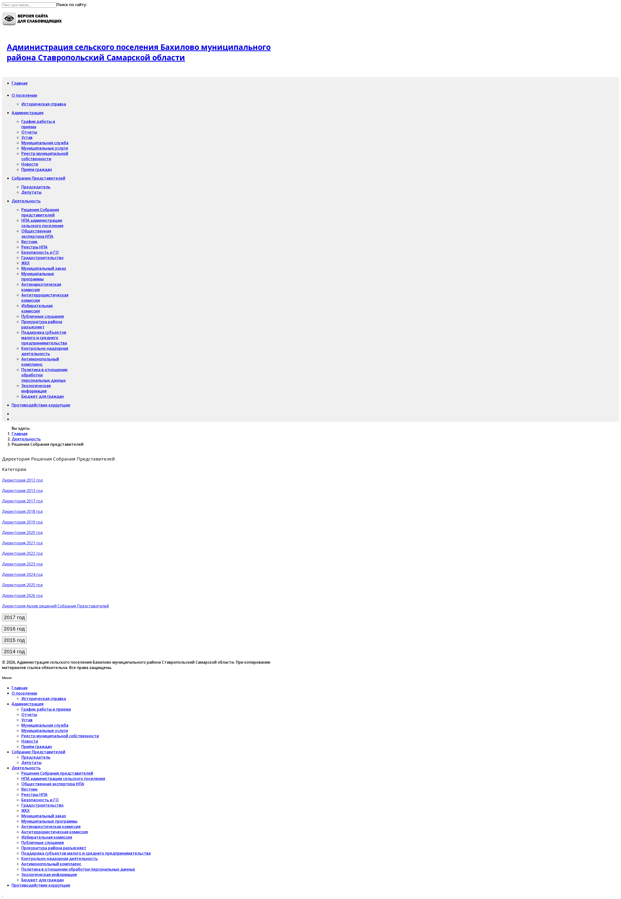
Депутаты (31, 192)
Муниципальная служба (44, 142)
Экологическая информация (36, 388)
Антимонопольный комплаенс (40, 361)
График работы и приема (46, 709)
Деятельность (26, 201)
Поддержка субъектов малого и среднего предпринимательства (44, 338)
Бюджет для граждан (42, 396)
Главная (19, 83)
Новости (29, 164)
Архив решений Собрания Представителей (67, 606)
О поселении (24, 95)
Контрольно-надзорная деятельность (44, 351)
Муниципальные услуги (44, 148)
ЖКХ (25, 263)
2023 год (34, 564)
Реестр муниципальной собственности (44, 156)
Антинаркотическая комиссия (51, 826)
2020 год (34, 532)
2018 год (34, 511)
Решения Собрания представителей (40, 212)
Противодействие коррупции (41, 405)
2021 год (34, 543)
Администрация (27, 112)
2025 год (34, 585)
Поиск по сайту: (72, 4)
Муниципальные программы (37, 276)
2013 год (34, 490)
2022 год (34, 553)
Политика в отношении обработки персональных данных (78, 869)
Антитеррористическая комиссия (54, 832)
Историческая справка (43, 104)
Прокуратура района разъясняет (41, 324)
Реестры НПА (34, 247)
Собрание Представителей (38, 178)
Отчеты (29, 132)
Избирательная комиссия (37, 308)
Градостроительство (42, 257)
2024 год (34, 574)
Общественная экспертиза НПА (37, 233)
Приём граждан (36, 169)
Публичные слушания (42, 316)
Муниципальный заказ (43, 268)
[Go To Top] (2, 894)
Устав (27, 137)
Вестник (29, 241)
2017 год (34, 501)
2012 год (34, 480)
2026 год (34, 595)
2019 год (34, 522)
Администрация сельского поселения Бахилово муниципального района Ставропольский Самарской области (139, 52)
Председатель (35, 187)
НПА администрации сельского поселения (42, 223)
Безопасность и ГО (40, 252)
